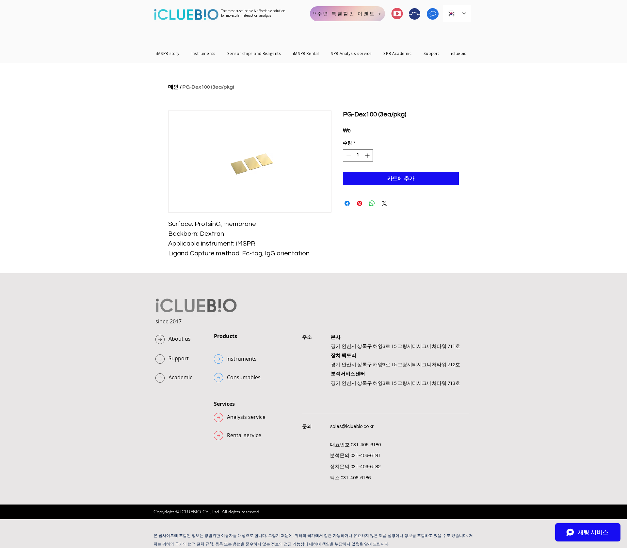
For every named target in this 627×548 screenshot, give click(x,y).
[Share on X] (384, 203)
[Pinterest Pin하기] (359, 203)
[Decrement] (348, 155)
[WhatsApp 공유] (372, 203)
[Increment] (368, 155)
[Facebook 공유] (347, 203)
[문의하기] (433, 14)
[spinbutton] (358, 155)
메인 (173, 87)
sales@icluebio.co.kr (352, 426)
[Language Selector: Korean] (457, 13)
